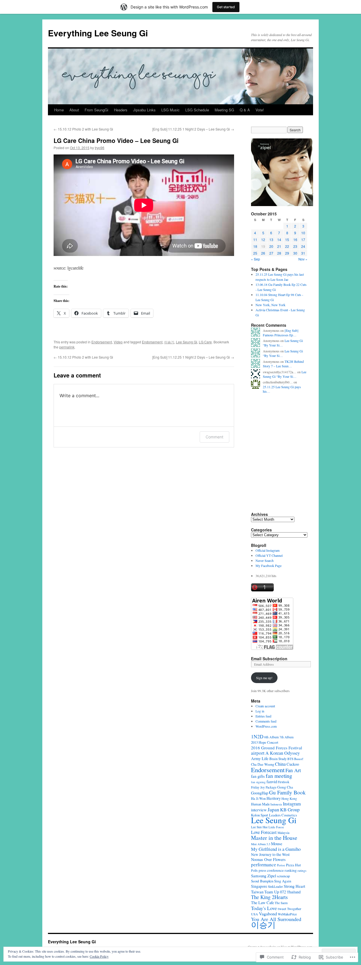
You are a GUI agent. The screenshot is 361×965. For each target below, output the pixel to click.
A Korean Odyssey (282, 753)
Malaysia (283, 833)
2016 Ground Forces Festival (276, 747)
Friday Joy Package (263, 787)
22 (287, 246)
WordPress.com (266, 726)
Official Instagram (267, 550)
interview (259, 809)
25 (255, 253)
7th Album (286, 737)
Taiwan (257, 892)
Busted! (298, 759)
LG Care (205, 341)
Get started (226, 7)
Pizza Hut (293, 864)
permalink (66, 347)
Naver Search (265, 560)
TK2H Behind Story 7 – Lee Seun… (283, 363)
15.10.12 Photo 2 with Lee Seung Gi (83, 129)
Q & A (245, 109)
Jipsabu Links (144, 109)
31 (303, 253)
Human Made (260, 804)
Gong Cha (285, 787)
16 (295, 239)
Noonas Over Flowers (268, 859)
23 (295, 246)
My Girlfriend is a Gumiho (276, 849)
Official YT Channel (269, 555)
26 (263, 253)
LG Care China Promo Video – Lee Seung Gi (116, 140)
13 (271, 239)
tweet (282, 908)
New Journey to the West (270, 854)
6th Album (271, 737)
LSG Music (170, 109)
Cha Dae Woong (262, 764)
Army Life (259, 758)
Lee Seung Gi (186, 341)
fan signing (258, 782)
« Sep (255, 259)
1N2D (257, 736)
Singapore (259, 886)
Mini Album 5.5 (260, 844)
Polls (254, 870)
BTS (290, 759)
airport (258, 753)
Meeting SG (224, 109)
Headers (120, 109)
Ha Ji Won (258, 798)
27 (271, 253)
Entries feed (263, 716)
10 (303, 232)
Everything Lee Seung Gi (98, 33)
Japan (273, 809)
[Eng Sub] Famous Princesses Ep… (280, 332)
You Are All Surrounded (276, 919)
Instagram (292, 804)
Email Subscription (269, 658)
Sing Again (282, 881)
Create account (265, 706)
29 (287, 253)
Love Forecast (264, 832)
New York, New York (270, 304)
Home (59, 109)
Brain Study (278, 758)
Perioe (281, 865)
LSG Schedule (197, 109)
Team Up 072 (275, 892)
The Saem (281, 903)
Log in (260, 711)
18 (255, 246)
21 (279, 246)
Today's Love (264, 908)
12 (263, 239)
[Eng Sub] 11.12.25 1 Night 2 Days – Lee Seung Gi (193, 129)
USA (254, 914)
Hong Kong (289, 798)
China (280, 764)
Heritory (274, 798)
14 (279, 239)
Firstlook (283, 782)
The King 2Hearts (269, 897)
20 (271, 246)
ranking (291, 870)
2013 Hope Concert (264, 742)
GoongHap (259, 793)
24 (303, 246)
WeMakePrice (287, 914)
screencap (283, 876)
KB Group (290, 809)
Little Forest (276, 827)
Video (118, 341)
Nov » (302, 259)
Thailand (294, 892)
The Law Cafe (262, 902)
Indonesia (276, 804)
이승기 (169, 341)
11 (255, 239)
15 (287, 239)
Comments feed (266, 721)
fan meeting (279, 775)
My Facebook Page (268, 565)
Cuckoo (293, 764)
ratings (302, 870)
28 (279, 253)
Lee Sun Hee (259, 827)
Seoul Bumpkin (262, 881)
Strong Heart (294, 886)
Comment (214, 436)
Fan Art (293, 770)
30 (295, 253)
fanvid (272, 781)
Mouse (276, 843)
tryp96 (99, 147)
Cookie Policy (99, 956)
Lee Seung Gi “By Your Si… (284, 374)
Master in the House (274, 838)
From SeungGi (96, 109)
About (74, 109)
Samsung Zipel (263, 875)
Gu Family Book (287, 792)
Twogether (294, 908)
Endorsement (101, 341)
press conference (271, 870)
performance (263, 864)
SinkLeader (275, 886)
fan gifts (258, 776)
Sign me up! (264, 677)
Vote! (260, 109)
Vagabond (268, 914)
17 (303, 239)
